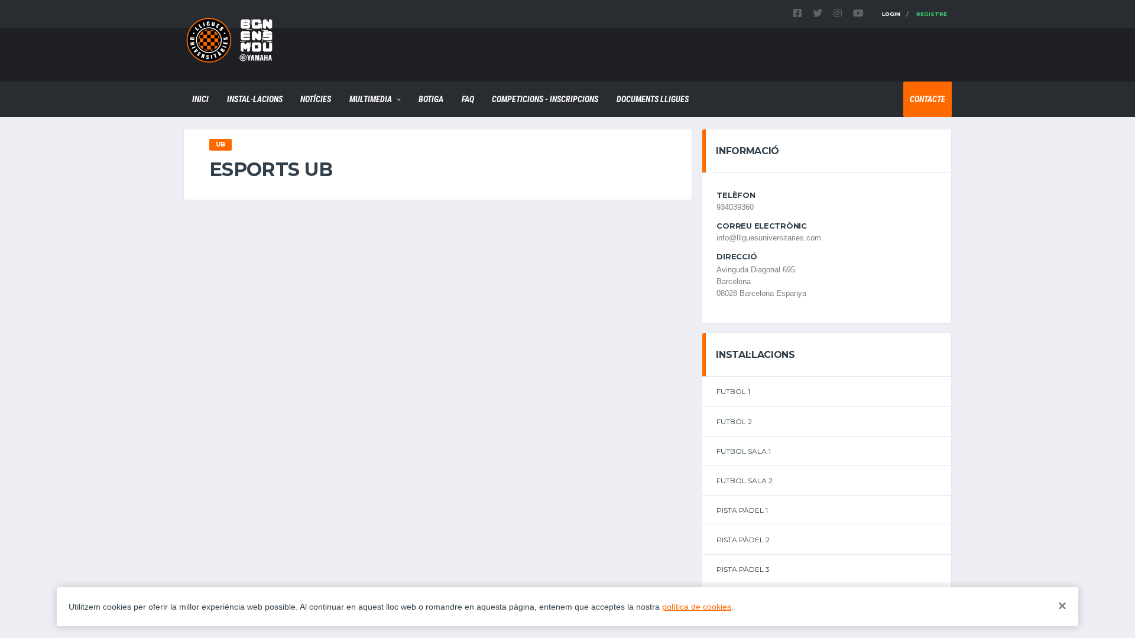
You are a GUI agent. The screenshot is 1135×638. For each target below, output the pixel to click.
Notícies (315, 99)
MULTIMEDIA (370, 99)
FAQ (468, 99)
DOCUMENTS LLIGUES (653, 99)
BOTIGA (431, 99)
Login (891, 14)
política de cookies (696, 606)
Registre (931, 14)
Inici (200, 99)
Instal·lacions (255, 99)
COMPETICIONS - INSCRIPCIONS (545, 99)
